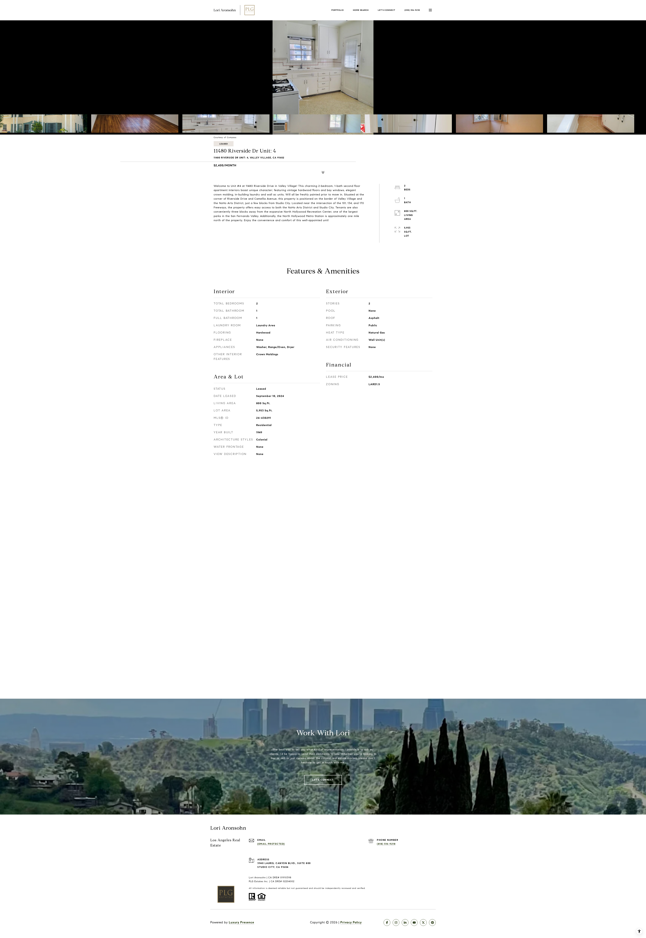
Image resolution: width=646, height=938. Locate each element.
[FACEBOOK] (387, 922)
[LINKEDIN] (405, 922)
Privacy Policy (351, 922)
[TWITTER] (423, 922)
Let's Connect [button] (323, 779)
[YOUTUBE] (414, 922)
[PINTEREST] (432, 922)
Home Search (361, 10)
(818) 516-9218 (412, 10)
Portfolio (337, 10)
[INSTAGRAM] (396, 922)
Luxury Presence (241, 922)
